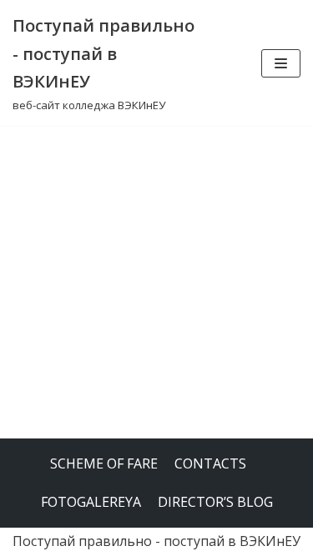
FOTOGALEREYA (91, 502)
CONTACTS (210, 463)
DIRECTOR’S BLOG (215, 502)
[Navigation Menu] (280, 63)
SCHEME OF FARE (104, 463)
